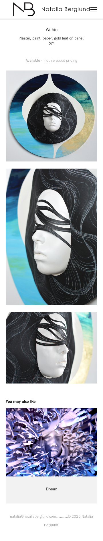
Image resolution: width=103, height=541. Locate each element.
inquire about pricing (60, 60)
